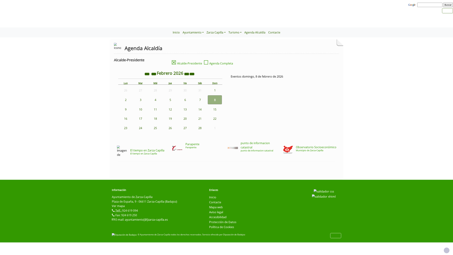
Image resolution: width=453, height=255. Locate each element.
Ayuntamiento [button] (192, 32)
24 (140, 128)
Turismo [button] (233, 32)
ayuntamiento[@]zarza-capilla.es (146, 220)
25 (155, 128)
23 (125, 128)
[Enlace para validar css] (324, 191)
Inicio (176, 32)
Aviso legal (216, 212)
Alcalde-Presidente (186, 63)
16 (125, 119)
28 (200, 128)
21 (200, 119)
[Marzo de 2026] (192, 74)
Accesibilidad (217, 217)
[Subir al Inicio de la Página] (446, 250)
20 (185, 119)
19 (170, 119)
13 (185, 109)
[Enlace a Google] (412, 5)
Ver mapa (118, 206)
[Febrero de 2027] (187, 74)
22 (214, 119)
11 (155, 109)
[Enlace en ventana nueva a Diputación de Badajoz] (125, 234)
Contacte (274, 32)
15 (214, 109)
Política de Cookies (221, 227)
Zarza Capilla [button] (215, 32)
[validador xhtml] (324, 196)
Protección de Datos (222, 222)
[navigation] (430, 4)
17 (140, 119)
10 (140, 109)
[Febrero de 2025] (147, 74)
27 (185, 128)
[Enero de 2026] (154, 74)
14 (200, 109)
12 (170, 109)
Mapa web (216, 207)
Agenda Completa (218, 63)
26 (170, 128)
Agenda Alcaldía (254, 32)
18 (155, 119)
